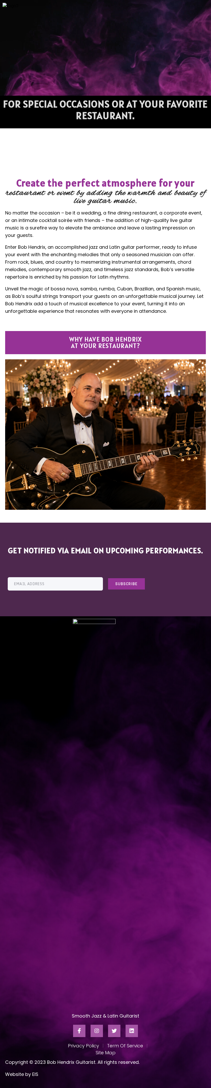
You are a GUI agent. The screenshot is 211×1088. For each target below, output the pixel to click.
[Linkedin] (132, 1031)
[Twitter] (114, 1031)
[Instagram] (97, 1031)
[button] (105, 342)
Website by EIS (21, 1074)
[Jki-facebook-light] (79, 1031)
